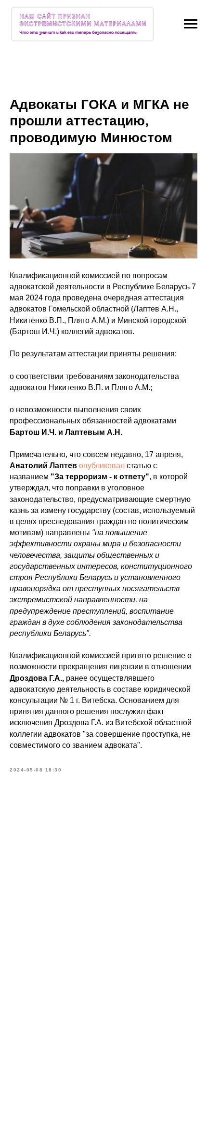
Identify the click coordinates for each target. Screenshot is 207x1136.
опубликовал (102, 465)
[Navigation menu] (190, 24)
